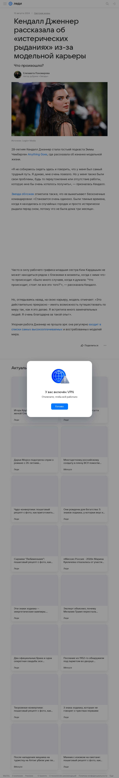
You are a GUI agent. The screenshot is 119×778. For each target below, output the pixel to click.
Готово (59, 406)
